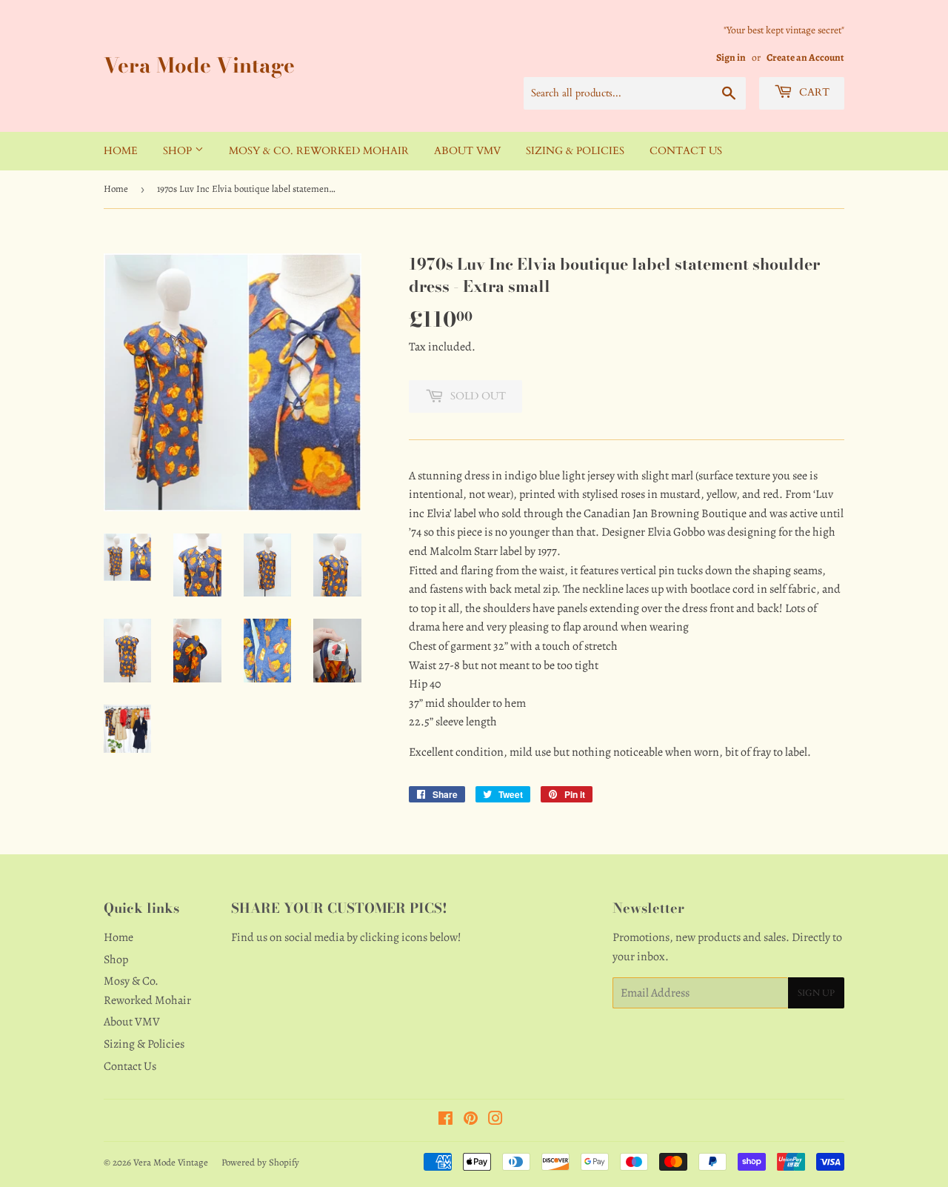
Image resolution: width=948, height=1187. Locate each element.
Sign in (731, 57)
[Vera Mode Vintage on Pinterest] (470, 1120)
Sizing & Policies (575, 151)
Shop (179, 151)
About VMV (467, 151)
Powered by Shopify (260, 1162)
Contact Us (686, 151)
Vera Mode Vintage (199, 65)
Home (121, 151)
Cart (813, 92)
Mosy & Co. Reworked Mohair (319, 151)
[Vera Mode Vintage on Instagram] (495, 1120)
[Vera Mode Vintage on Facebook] (445, 1120)
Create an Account (805, 57)
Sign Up (816, 993)
